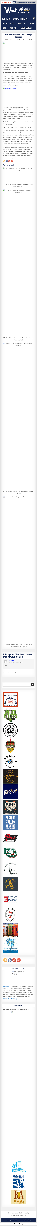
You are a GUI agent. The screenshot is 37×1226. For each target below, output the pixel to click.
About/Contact (26, 28)
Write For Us (14, 28)
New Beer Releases (8, 23)
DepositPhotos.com (19, 1215)
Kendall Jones (8, 39)
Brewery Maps (22, 23)
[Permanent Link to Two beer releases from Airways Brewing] (18, 49)
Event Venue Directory (20, 19)
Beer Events (6, 19)
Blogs (4, 28)
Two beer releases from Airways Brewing (18, 35)
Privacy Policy (18, 1224)
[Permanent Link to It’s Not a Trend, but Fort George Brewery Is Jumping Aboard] (18, 416)
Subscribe (6, 986)
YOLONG (11, 661)
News (32, 23)
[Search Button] (34, 18)
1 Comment (29, 39)
